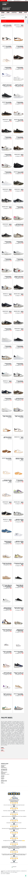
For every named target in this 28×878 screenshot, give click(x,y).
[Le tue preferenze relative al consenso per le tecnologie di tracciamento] (25, 875)
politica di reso (3, 767)
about (2, 771)
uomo (8, 12)
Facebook (2, 777)
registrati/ (6, 9)
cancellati (2, 783)
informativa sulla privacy (5, 774)
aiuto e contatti (3, 765)
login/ (4, 4)
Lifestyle (14, 12)
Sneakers (2, 748)
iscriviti (2, 782)
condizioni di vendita (4, 772)
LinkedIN (2, 779)
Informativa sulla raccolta (27, 22)
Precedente (12, 801)
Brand (20, 12)
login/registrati (3, 0)
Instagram (2, 778)
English (26, 0)
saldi (25, 12)
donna (2, 12)
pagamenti (2, 766)
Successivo (16, 801)
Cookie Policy (3, 773)
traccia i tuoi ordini (4, 768)
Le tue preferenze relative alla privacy (26, 17)
